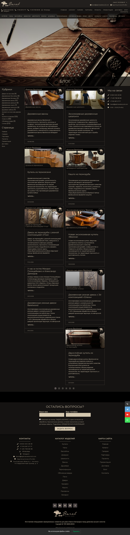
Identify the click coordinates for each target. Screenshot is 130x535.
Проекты (98, 10)
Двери (90, 16)
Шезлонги (36, 16)
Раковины (113, 16)
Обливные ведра (75, 16)
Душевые (51, 16)
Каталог (72, 10)
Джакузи (27, 16)
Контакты (124, 12)
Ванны (43, 16)
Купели (4, 16)
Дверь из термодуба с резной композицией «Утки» (43, 233)
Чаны (11, 16)
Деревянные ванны (8, 100)
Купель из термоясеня (39, 172)
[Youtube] (60, 505)
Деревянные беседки (9, 98)
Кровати (98, 16)
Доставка (118, 10)
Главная (64, 10)
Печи (85, 16)
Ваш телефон (72, 412)
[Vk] (55, 505)
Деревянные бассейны (9, 96)
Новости (5, 119)
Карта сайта (105, 438)
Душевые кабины (7, 109)
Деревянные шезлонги (9, 107)
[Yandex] (75, 505)
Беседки (122, 16)
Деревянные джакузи (9, 103)
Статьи (4, 123)
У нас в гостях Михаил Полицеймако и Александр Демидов (42, 271)
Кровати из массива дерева (11, 112)
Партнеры (88, 10)
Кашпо (105, 16)
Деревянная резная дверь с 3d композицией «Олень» (84, 295)
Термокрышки (62, 16)
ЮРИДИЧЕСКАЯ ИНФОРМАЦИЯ (73, 424)
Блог (126, 10)
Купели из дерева (8, 116)
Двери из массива (8, 93)
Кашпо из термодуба (79, 174)
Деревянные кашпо (8, 105)
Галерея (80, 10)
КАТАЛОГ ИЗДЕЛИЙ (65, 438)
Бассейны (18, 16)
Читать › (31, 136)
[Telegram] (70, 505)
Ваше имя (43, 412)
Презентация (108, 10)
